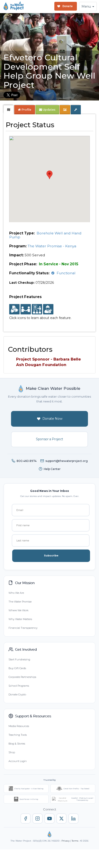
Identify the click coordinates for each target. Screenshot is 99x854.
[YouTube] (49, 818)
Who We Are (16, 592)
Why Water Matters (20, 619)
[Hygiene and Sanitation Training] (37, 309)
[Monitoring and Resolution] (48, 309)
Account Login (18, 761)
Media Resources (19, 726)
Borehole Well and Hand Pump (45, 235)
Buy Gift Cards (17, 668)
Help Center (52, 469)
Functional (66, 273)
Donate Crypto (17, 694)
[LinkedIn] (73, 818)
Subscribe (51, 555)
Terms (75, 840)
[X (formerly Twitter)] (61, 818)
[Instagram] (37, 818)
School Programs (19, 685)
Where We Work (18, 610)
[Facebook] (25, 818)
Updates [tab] (48, 109)
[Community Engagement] (25, 309)
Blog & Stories (17, 743)
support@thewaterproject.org (66, 461)
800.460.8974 (27, 461)
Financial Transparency (23, 627)
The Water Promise (20, 601)
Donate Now (52, 419)
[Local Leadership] (14, 309)
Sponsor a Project (49, 439)
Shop (12, 752)
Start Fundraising (19, 659)
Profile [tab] (26, 109)
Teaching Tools (18, 734)
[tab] (8, 109)
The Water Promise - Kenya (52, 246)
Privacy (65, 840)
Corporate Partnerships (22, 677)
